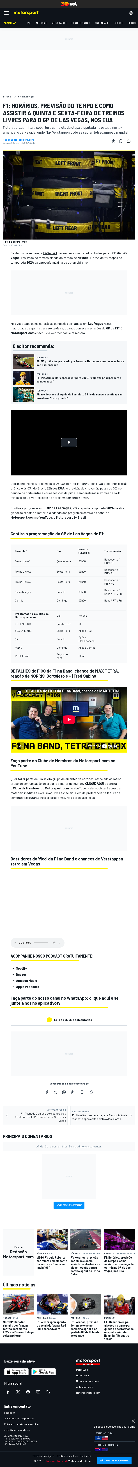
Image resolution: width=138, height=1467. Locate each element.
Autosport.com (84, 1386)
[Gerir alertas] (91, 1092)
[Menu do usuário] (130, 13)
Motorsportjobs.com (87, 1381)
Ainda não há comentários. (69, 1146)
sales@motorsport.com (17, 1429)
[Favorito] (120, 141)
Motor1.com (82, 1375)
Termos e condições (43, 1455)
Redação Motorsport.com (18, 139)
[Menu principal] (6, 13)
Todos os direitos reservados (86, 1461)
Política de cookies (67, 1455)
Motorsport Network (55, 1461)
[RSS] (48, 1391)
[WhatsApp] (64, 1092)
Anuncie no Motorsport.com (19, 1418)
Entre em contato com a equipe (21, 1424)
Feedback (9, 1412)
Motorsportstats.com (88, 1392)
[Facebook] (46, 1092)
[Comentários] (129, 141)
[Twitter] (55, 1092)
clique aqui (99, 998)
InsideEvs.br (82, 1369)
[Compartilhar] (113, 141)
